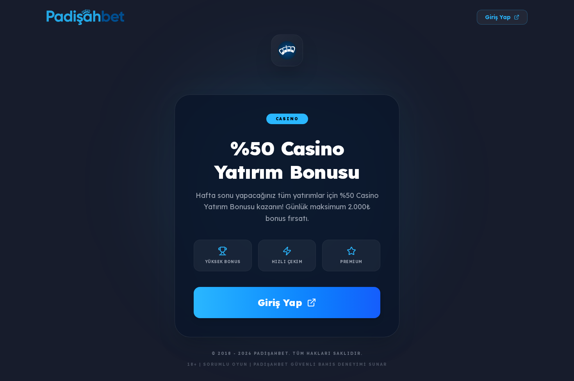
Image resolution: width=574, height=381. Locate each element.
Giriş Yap (498, 17)
